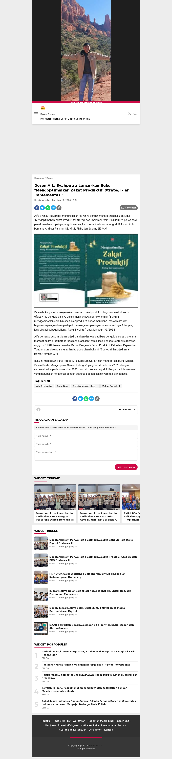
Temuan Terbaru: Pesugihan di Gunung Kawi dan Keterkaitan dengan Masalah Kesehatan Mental (84, 689)
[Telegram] (53, 207)
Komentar (130, 207)
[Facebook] (36, 207)
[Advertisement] (86, 149)
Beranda (39, 178)
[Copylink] (58, 207)
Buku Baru (62, 386)
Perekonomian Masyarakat (86, 386)
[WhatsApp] (47, 207)
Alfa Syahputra (44, 386)
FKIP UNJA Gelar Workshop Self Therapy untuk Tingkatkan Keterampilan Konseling (87, 575)
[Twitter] (42, 207)
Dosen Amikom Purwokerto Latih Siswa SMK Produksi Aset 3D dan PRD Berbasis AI (98, 516)
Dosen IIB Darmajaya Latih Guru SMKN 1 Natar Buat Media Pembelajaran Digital (87, 609)
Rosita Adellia (42, 200)
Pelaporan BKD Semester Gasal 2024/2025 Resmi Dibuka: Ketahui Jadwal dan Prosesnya (89, 676)
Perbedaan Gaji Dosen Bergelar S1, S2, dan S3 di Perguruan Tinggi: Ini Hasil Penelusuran (88, 653)
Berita (49, 178)
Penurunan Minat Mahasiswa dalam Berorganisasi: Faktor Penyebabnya (86, 664)
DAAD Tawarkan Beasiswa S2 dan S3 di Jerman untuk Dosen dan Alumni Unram (91, 626)
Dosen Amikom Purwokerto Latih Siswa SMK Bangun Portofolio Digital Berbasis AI (55, 516)
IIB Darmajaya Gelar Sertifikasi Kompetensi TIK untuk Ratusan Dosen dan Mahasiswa (90, 592)
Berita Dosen (47, 114)
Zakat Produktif (111, 386)
